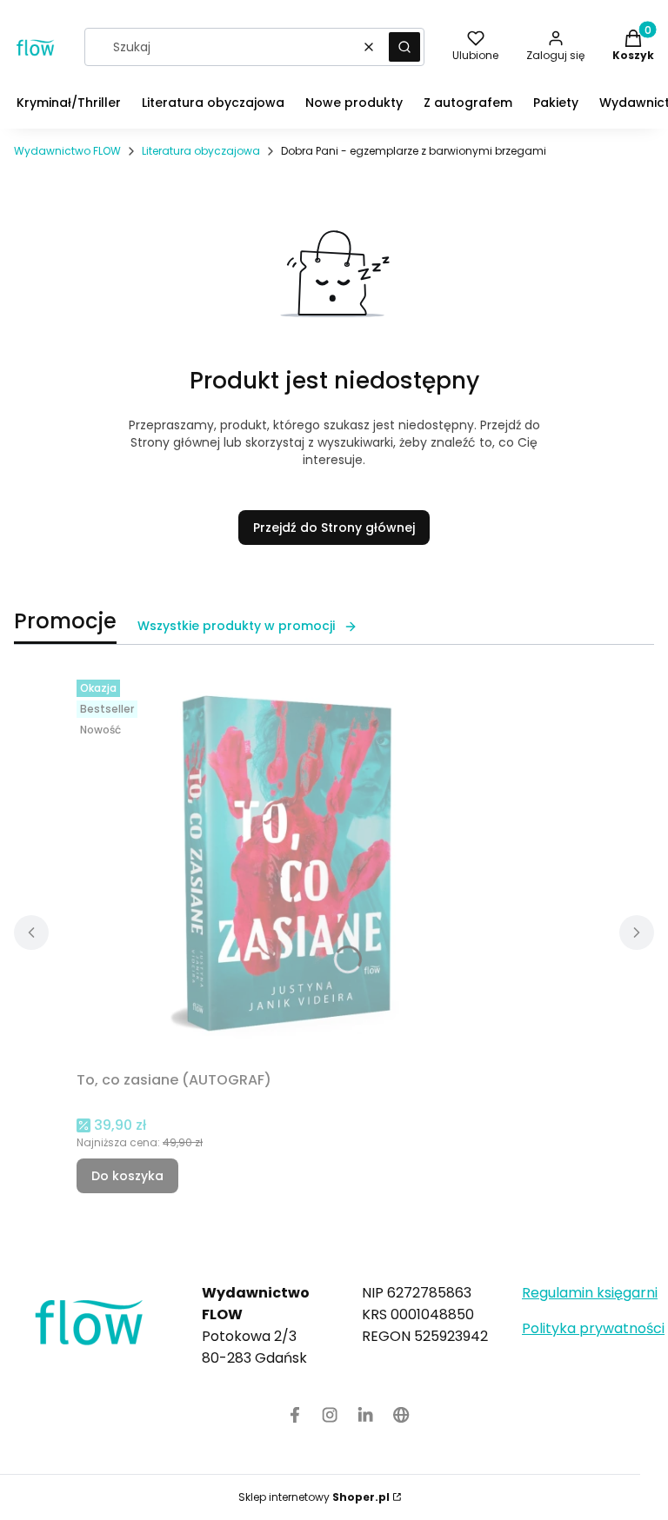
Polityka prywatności (593, 1328)
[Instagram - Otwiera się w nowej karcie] (330, 1414)
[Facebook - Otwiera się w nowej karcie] (294, 1414)
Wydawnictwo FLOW (67, 150)
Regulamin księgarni (590, 1293)
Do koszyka (127, 1176)
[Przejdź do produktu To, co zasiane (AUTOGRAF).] (294, 868)
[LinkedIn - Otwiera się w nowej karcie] (366, 1414)
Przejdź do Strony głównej (334, 527)
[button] (404, 47)
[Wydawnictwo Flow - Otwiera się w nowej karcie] (401, 1414)
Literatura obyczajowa (201, 150)
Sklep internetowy (314, 1497)
